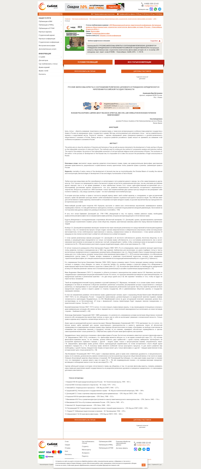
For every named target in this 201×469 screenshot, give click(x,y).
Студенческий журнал (47, 35)
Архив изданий (44, 67)
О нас (67, 441)
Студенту (85, 446)
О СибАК (42, 57)
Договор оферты (122, 448)
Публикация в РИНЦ (106, 445)
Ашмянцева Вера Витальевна (152, 93)
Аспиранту (85, 453)
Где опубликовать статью (48, 64)
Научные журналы (45, 32)
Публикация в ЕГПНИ (46, 28)
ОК (143, 465)
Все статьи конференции (139, 62)
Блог (66, 451)
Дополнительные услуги (47, 49)
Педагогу (85, 456)
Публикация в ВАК (105, 441)
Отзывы (67, 448)
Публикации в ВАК (45, 21)
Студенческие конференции (49, 42)
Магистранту (86, 450)
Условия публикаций (88, 62)
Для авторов (43, 60)
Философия (95, 31)
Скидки (67, 445)
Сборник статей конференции (110, 35)
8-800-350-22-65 (151, 4)
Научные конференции (47, 39)
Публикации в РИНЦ (46, 25)
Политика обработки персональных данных (123, 443)
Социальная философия (101, 33)
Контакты (42, 74)
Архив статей (43, 71)
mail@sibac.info (151, 6)
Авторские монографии (47, 45)
